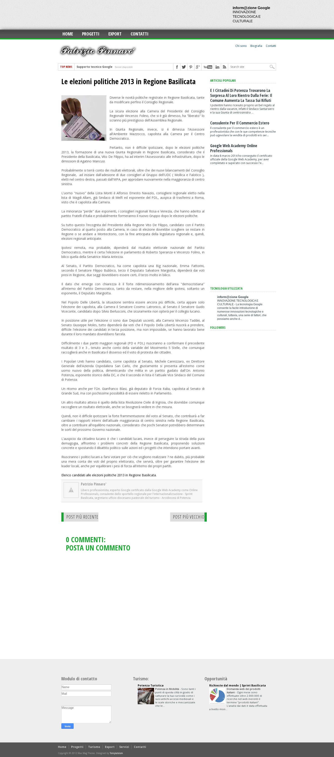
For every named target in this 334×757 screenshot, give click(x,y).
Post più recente (82, 517)
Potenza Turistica (151, 685)
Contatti (139, 34)
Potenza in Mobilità (167, 689)
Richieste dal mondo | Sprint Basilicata (237, 685)
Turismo (94, 747)
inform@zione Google (251, 8)
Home (67, 34)
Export (115, 34)
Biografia (256, 46)
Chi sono (241, 46)
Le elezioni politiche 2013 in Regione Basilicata (128, 81)
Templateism (116, 753)
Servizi (124, 747)
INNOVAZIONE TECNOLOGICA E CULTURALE (247, 16)
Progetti (90, 34)
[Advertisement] (140, 15)
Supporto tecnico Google (94, 67)
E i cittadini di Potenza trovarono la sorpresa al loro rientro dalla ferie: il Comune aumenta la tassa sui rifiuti (241, 95)
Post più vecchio (188, 517)
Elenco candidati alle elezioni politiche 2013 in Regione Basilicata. (109, 475)
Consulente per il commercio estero (239, 123)
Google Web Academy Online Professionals (233, 148)
